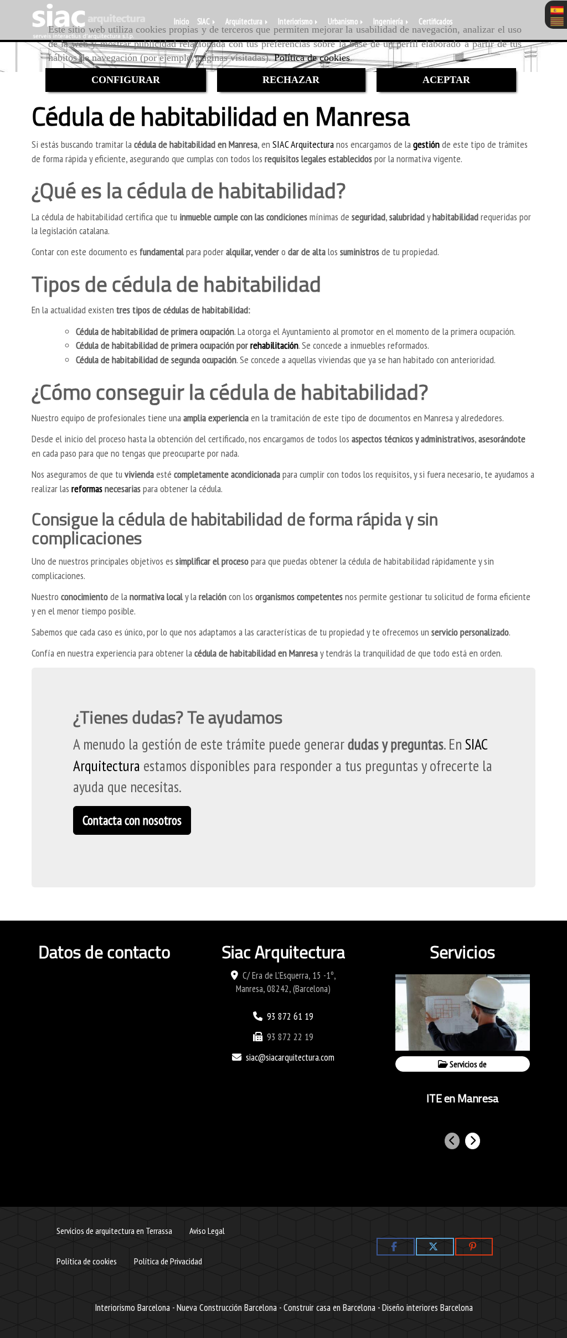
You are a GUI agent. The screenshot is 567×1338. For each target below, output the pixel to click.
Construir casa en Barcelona (329, 1307)
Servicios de (467, 1064)
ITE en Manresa (462, 1098)
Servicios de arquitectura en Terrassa (114, 1230)
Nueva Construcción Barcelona (227, 1307)
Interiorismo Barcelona (132, 1307)
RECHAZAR (290, 79)
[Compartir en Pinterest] (474, 1247)
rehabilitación (274, 345)
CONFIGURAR (125, 79)
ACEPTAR (446, 79)
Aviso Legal (207, 1230)
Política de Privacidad (168, 1261)
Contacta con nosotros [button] (132, 820)
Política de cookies (312, 57)
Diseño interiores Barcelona (427, 1307)
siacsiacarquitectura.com (290, 1057)
